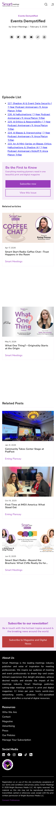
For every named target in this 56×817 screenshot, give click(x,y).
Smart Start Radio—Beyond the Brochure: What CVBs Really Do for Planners (25, 563)
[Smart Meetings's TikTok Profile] (26, 754)
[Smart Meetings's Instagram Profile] (14, 754)
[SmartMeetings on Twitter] (18, 37)
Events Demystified (28, 15)
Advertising (8, 726)
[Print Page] (44, 37)
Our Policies (8, 735)
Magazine (7, 721)
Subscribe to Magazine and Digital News (28, 641)
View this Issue (28, 192)
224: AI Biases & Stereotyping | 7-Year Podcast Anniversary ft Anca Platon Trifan (29, 136)
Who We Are (9, 712)
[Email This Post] (31, 37)
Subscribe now (28, 183)
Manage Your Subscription (16, 739)
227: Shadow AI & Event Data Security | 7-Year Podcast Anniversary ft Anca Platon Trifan (30, 107)
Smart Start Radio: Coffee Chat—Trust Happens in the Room (27, 253)
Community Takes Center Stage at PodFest (24, 450)
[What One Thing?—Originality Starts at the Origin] (28, 322)
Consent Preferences (11, 800)
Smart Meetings (10, 4)
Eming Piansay (13, 458)
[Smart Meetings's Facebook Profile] (9, 754)
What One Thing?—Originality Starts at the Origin (26, 347)
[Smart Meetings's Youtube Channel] (20, 754)
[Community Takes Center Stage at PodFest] (28, 426)
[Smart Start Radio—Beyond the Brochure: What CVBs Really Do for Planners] (28, 537)
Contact (6, 716)
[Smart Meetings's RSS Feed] (30, 754)
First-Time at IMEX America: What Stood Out (25, 506)
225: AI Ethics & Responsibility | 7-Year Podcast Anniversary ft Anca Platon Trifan (29, 125)
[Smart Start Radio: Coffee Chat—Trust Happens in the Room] (28, 228)
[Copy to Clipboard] (37, 37)
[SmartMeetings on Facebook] (11, 37)
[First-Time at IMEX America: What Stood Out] (28, 482)
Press (5, 730)
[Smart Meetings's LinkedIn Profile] (4, 754)
